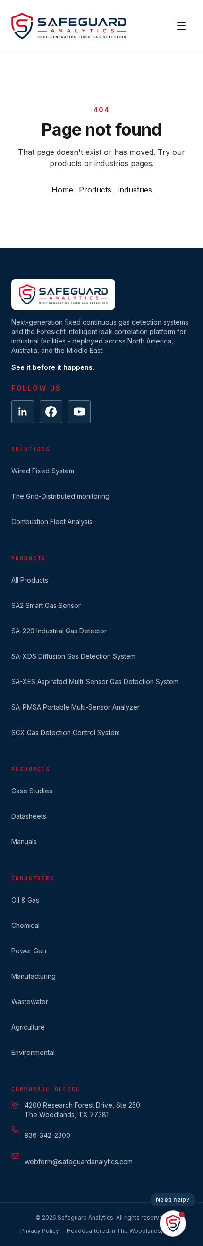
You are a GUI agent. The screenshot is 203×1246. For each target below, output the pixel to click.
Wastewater (29, 1002)
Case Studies (31, 791)
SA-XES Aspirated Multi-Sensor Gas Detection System (94, 682)
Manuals (24, 842)
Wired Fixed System (42, 471)
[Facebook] (51, 411)
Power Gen (28, 951)
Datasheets (28, 816)
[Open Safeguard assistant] (173, 1223)
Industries (134, 189)
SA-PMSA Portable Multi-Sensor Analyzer (75, 707)
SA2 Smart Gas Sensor (46, 605)
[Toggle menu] (181, 26)
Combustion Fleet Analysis (52, 522)
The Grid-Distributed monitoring (60, 496)
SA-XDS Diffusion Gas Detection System (73, 656)
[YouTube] (79, 411)
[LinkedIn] (22, 411)
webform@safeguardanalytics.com (79, 1162)
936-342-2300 (47, 1135)
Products (95, 189)
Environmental (33, 1052)
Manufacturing (33, 976)
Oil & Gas (25, 900)
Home (62, 189)
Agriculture (28, 1027)
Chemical (25, 925)
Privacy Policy (39, 1230)
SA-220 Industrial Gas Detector (59, 631)
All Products (29, 580)
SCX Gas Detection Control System (65, 732)
